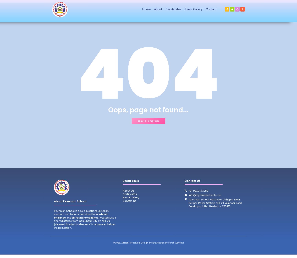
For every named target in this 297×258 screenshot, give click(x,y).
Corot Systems (176, 242)
